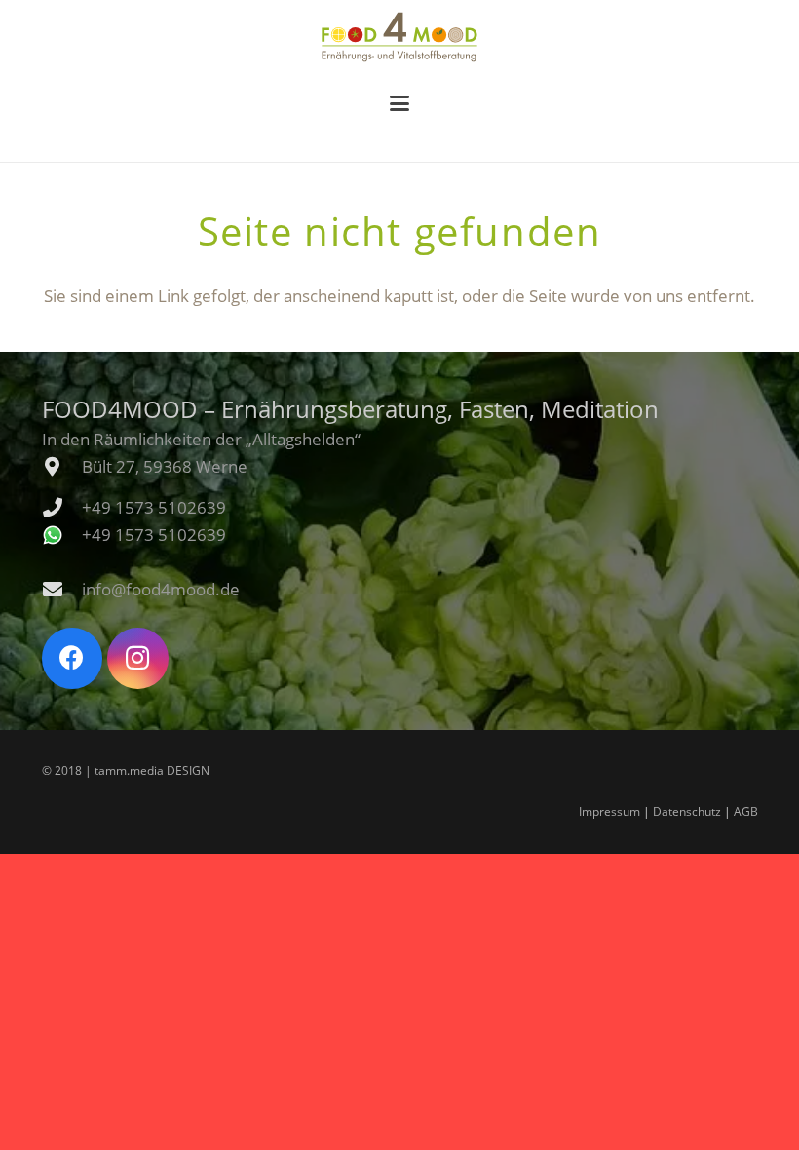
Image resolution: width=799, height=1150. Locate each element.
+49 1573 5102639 (154, 507)
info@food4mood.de (161, 589)
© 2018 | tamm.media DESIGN (125, 770)
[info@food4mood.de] (62, 589)
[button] (399, 103)
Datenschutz (687, 811)
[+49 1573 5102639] (62, 508)
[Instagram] (138, 658)
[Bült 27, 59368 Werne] (62, 467)
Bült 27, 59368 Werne (164, 466)
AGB (746, 811)
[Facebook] (72, 658)
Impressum (609, 811)
